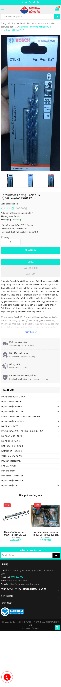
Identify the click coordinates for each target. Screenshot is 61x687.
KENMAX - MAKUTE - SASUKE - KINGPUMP (20, 416)
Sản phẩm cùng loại (30, 495)
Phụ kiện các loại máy (11, 461)
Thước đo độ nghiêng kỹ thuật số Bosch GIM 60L (15, 533)
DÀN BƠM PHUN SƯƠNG (12, 446)
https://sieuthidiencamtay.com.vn (24, 584)
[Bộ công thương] (12, 612)
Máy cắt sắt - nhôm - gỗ (12, 476)
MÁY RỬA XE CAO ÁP (11, 441)
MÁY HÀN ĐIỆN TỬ (9, 426)
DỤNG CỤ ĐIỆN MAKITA (11, 406)
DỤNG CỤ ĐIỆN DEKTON (12, 411)
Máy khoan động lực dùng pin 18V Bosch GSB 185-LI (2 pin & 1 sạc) (45, 533)
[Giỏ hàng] (57, 9)
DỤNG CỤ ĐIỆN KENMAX (12, 480)
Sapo (36, 628)
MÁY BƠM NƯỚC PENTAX (13, 397)
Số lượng (5, 237)
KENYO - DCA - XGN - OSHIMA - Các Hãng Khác (22, 431)
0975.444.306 (17, 577)
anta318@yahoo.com (17, 581)
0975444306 (21, 368)
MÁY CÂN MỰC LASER (11, 436)
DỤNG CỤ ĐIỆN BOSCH (11, 402)
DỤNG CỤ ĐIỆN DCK (10, 485)
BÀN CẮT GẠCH (8, 466)
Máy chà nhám (8, 471)
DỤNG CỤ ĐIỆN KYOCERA (12, 421)
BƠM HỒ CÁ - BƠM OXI (11, 451)
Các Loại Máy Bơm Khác (12, 456)
